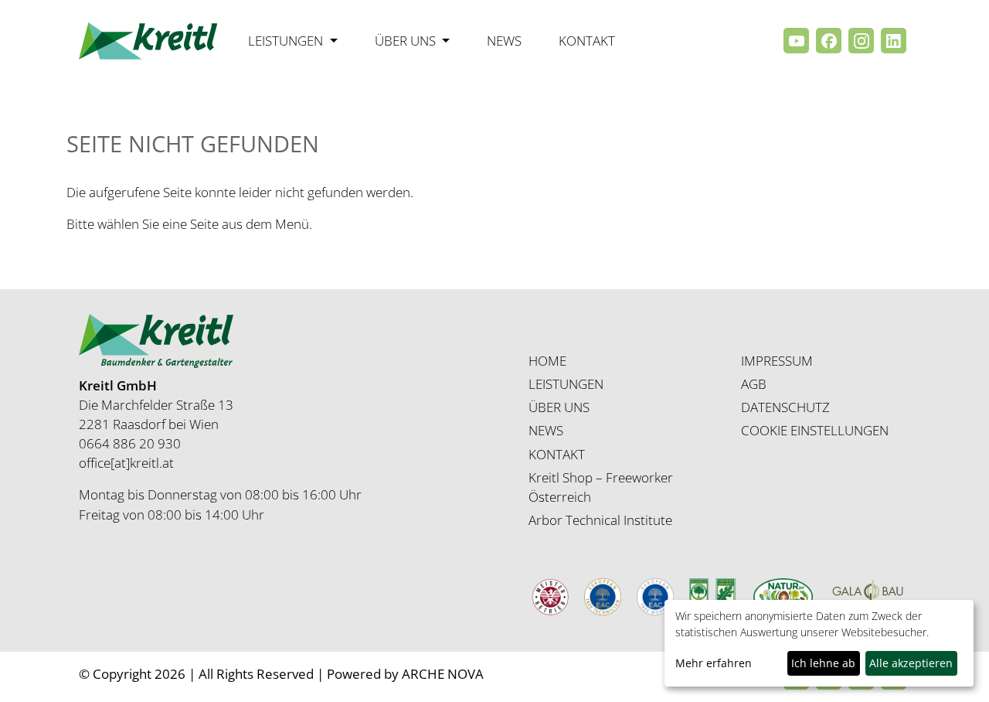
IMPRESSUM (777, 361)
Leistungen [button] (287, 40)
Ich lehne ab (823, 663)
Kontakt (587, 40)
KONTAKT (556, 454)
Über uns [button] (407, 40)
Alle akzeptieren (911, 663)
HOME (547, 361)
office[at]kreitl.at (126, 463)
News (504, 40)
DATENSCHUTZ (785, 407)
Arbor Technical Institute (600, 520)
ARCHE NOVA (443, 674)
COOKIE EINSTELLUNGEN (815, 430)
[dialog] (819, 643)
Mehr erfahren (713, 663)
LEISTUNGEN (565, 384)
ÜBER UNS (559, 407)
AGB (753, 384)
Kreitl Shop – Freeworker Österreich (600, 487)
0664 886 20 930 (130, 443)
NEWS (545, 430)
